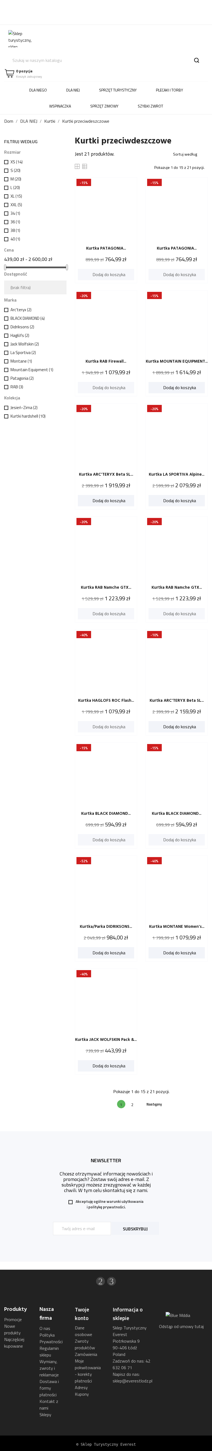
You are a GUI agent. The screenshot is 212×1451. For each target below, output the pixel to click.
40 (15, 239)
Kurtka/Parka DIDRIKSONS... (106, 926)
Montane (21, 361)
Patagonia (22, 378)
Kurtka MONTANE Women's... (176, 926)
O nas (44, 1328)
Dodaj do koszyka (106, 274)
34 (15, 213)
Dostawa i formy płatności (49, 1388)
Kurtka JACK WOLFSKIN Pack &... (106, 1039)
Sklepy (45, 1414)
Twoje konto (82, 1313)
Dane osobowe (83, 1331)
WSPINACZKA (60, 106)
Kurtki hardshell (28, 416)
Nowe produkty (12, 1329)
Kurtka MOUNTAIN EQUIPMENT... (177, 361)
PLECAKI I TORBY (169, 90)
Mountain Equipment (31, 369)
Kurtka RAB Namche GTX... (106, 587)
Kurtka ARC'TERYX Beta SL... (106, 474)
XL (16, 196)
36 (15, 222)
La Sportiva (23, 352)
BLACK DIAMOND (27, 318)
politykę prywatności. (107, 1207)
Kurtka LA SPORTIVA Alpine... (176, 474)
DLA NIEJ (73, 90)
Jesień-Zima (24, 407)
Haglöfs (19, 335)
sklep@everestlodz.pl (132, 1380)
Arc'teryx (20, 310)
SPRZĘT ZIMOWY (104, 106)
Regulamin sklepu (49, 1351)
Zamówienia (86, 1354)
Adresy (81, 1387)
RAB (16, 387)
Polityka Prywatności (51, 1338)
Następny (156, 1104)
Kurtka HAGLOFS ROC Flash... (106, 700)
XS (16, 162)
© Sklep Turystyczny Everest (106, 1444)
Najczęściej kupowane (14, 1342)
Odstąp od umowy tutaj (181, 1326)
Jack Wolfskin (24, 344)
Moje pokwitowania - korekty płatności (88, 1371)
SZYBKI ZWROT (150, 106)
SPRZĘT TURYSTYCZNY (118, 90)
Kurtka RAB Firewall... (106, 361)
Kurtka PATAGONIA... (106, 248)
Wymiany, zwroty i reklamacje (49, 1368)
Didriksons (22, 327)
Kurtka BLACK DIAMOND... (106, 813)
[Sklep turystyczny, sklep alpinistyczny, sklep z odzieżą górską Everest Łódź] (24, 38)
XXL (16, 204)
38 (15, 230)
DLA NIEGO (38, 90)
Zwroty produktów (85, 1344)
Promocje (13, 1319)
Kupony (82, 1394)
